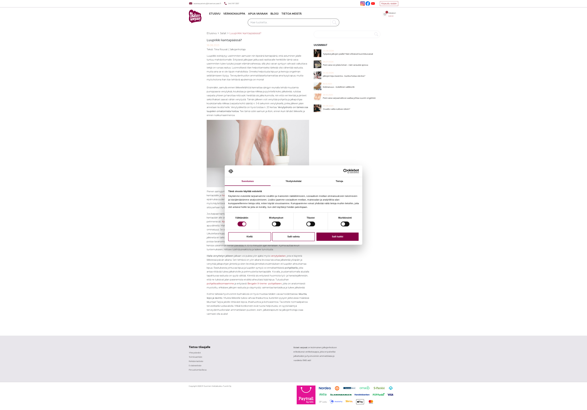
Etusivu (214, 13)
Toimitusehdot (195, 357)
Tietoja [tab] (339, 181)
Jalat (223, 33)
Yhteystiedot (195, 353)
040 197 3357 (233, 3)
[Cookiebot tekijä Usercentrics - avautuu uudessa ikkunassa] (345, 171)
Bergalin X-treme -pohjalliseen (264, 283)
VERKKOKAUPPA (234, 13)
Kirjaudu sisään (389, 3)
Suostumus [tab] (248, 181)
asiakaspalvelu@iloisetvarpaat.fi (207, 3)
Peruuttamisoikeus (198, 370)
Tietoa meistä (291, 13)
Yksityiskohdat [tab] (293, 181)
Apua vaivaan (258, 13)
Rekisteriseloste (196, 361)
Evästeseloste (195, 365)
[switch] (276, 223)
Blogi (274, 13)
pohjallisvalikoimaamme (220, 283)
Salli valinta (293, 236)
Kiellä (250, 236)
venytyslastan (278, 256)
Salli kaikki (337, 236)
